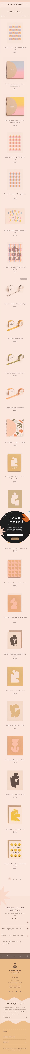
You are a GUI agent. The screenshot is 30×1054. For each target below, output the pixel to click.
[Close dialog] (29, 511)
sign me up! (15, 538)
